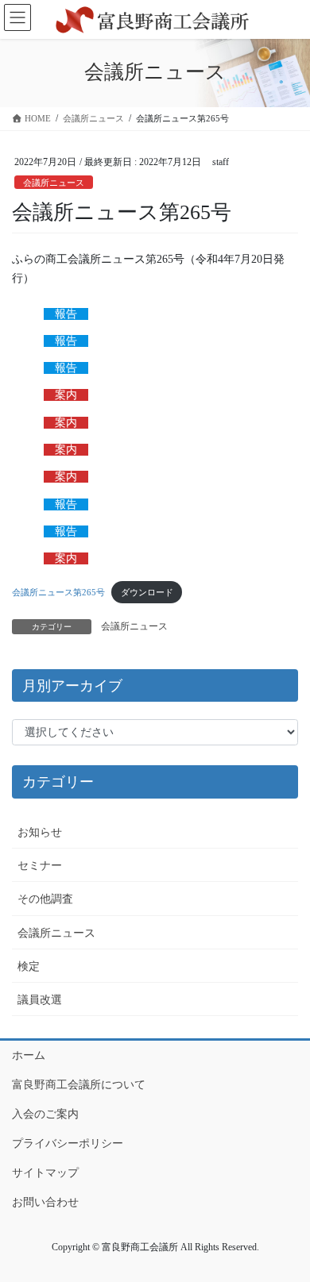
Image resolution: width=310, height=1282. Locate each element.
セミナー (39, 866)
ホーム (28, 1055)
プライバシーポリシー (67, 1143)
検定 (28, 966)
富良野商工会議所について (78, 1085)
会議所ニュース (53, 182)
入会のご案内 (45, 1114)
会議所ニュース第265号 (58, 592)
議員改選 (39, 1000)
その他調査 (45, 899)
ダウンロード (147, 592)
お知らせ (39, 832)
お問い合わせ (45, 1202)
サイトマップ (45, 1173)
